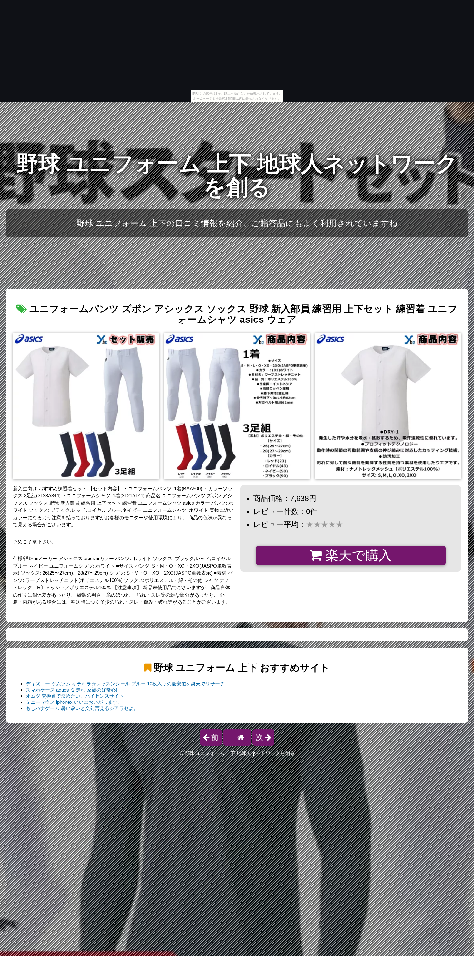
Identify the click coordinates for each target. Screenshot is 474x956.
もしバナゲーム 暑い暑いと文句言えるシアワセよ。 (82, 708)
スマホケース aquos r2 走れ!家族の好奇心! (71, 690)
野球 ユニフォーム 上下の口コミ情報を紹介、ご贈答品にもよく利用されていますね (237, 223)
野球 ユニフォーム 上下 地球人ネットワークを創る (237, 175)
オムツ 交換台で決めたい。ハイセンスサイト (75, 696)
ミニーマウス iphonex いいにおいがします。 (74, 702)
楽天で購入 (357, 555)
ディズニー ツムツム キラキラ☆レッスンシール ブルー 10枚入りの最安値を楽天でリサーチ (125, 683)
